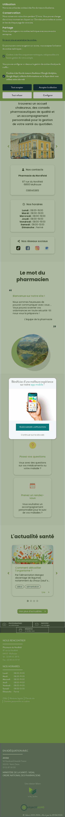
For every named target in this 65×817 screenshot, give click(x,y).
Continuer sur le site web (32, 434)
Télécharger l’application (32, 427)
